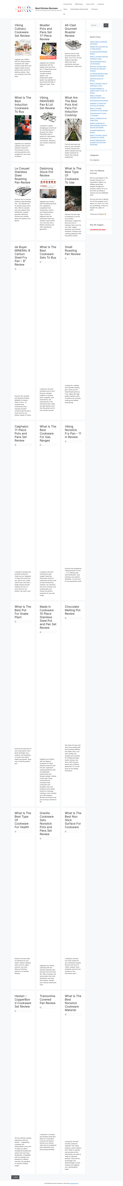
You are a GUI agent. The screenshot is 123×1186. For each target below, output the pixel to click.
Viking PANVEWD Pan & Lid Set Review (47, 103)
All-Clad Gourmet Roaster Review (71, 30)
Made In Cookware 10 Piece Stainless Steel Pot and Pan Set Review (48, 617)
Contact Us (100, 4)
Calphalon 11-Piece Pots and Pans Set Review (21, 433)
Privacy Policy (68, 4)
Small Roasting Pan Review (73, 250)
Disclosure (94, 9)
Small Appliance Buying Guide (79, 9)
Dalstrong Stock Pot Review (46, 172)
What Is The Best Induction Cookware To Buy (23, 104)
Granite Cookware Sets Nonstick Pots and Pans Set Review (47, 823)
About (65, 9)
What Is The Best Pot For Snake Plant (23, 612)
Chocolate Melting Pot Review (72, 610)
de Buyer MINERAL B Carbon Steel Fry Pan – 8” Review (22, 255)
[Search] (106, 25)
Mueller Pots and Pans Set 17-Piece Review (46, 32)
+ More (15, 1177)
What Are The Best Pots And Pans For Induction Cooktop (71, 106)
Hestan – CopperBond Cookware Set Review (23, 1001)
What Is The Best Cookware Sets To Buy (48, 252)
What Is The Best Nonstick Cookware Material (73, 1003)
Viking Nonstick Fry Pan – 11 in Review (73, 432)
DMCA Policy (79, 4)
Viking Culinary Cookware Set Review (22, 30)
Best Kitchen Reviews (46, 8)
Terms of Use (90, 4)
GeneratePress (74, 1183)
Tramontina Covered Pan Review (47, 999)
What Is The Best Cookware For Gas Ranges (48, 433)
